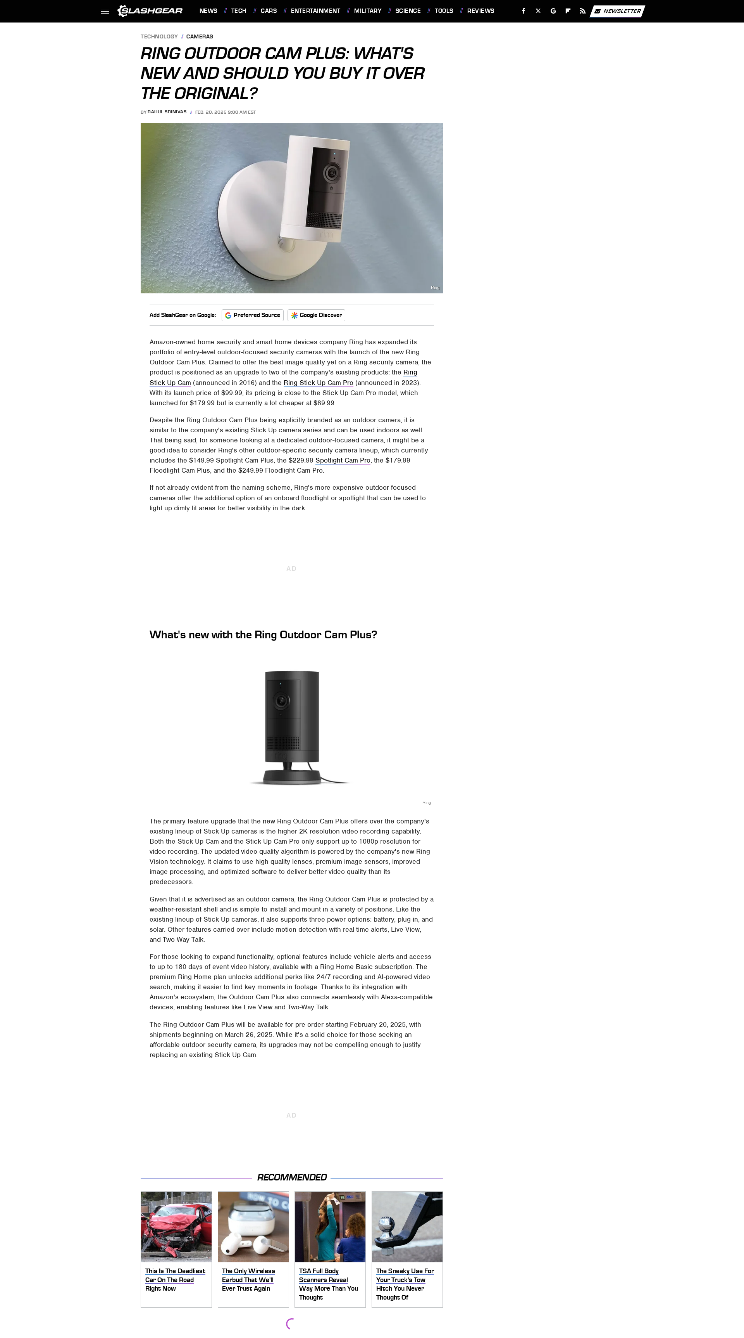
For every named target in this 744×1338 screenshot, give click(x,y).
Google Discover (321, 315)
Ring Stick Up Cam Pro (318, 382)
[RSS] (582, 11)
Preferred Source (257, 315)
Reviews (480, 10)
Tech (239, 10)
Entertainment (315, 10)
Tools (444, 10)
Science (408, 10)
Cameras (200, 37)
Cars (269, 10)
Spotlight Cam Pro (342, 460)
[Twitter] (538, 11)
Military (367, 10)
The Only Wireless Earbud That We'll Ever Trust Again (248, 1279)
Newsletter (622, 11)
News (208, 10)
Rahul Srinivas (167, 112)
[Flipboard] (568, 11)
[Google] (553, 11)
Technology (159, 37)
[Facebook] (523, 11)
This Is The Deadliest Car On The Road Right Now (175, 1279)
